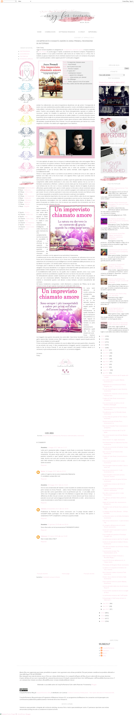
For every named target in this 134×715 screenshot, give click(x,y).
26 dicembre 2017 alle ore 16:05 (57, 509)
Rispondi (43, 465)
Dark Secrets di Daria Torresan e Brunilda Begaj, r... (113, 556)
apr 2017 (106, 373)
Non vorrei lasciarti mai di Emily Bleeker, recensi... (115, 436)
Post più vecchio (89, 573)
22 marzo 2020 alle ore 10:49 (57, 536)
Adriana (43, 509)
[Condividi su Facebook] (51, 433)
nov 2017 (106, 353)
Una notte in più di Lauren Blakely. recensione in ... (113, 381)
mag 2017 (106, 370)
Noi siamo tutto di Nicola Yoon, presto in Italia (115, 508)
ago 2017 (106, 361)
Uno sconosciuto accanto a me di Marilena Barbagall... (113, 404)
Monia (43, 471)
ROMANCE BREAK (26, 59)
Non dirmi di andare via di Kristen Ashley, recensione (116, 547)
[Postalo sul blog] (47, 433)
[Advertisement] (65, 416)
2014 (103, 618)
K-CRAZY (81, 32)
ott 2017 (106, 356)
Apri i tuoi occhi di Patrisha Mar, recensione (113, 452)
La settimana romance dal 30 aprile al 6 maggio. (115, 376)
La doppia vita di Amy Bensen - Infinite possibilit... (115, 512)
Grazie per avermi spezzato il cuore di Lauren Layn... (115, 530)
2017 (103, 348)
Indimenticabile (72, 435)
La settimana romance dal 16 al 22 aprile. (114, 485)
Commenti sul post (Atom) (51, 577)
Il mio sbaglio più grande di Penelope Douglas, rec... (114, 535)
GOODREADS (24, 54)
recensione (80, 435)
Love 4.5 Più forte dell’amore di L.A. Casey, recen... (114, 561)
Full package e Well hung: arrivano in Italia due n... (114, 599)
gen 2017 (106, 609)
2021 (103, 336)
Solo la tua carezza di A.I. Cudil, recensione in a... (113, 471)
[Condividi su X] (49, 433)
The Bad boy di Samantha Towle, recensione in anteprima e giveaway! (118, 220)
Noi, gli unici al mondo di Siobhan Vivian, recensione (115, 448)
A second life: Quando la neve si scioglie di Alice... (115, 591)
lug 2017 (106, 364)
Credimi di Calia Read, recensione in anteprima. (114, 399)
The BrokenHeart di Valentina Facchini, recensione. (115, 443)
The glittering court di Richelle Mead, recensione (114, 413)
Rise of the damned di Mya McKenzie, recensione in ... (115, 408)
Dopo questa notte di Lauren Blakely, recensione (115, 582)
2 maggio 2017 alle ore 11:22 (57, 447)
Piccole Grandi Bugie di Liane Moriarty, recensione (115, 390)
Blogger (94, 684)
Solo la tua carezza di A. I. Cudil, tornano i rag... (116, 521)
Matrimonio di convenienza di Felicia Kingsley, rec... (114, 385)
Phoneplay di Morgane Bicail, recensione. (116, 565)
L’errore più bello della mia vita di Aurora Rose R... (115, 587)
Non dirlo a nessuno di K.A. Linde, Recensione (113, 494)
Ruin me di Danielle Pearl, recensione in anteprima (115, 427)
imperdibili (92, 32)
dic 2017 (106, 350)
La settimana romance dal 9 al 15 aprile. (115, 539)
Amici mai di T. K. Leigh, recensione (114, 440)
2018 (103, 345)
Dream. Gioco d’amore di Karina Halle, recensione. (115, 578)
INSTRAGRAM (25, 51)
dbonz (105, 653)
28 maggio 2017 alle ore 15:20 (58, 485)
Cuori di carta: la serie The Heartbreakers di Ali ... (111, 552)
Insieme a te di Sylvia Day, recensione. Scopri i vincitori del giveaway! (118, 280)
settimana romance (67, 32)
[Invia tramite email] (46, 433)
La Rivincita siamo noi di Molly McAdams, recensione (116, 517)
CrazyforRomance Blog (43, 692)
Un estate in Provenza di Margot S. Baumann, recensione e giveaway (116, 266)
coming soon (50, 32)
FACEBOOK (24, 56)
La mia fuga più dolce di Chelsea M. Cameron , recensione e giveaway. (115, 309)
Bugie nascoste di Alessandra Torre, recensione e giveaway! (118, 323)
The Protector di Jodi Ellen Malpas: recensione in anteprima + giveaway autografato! (116, 236)
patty (104, 656)
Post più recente (42, 573)
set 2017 (106, 359)
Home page (65, 573)
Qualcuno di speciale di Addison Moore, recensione (115, 542)
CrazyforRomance (108, 648)
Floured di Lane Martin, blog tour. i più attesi (117, 294)
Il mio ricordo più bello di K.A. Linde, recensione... (114, 462)
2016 (103, 613)
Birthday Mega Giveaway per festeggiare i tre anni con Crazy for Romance (118, 204)
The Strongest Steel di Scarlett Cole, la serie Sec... (115, 466)
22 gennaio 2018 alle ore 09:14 (58, 524)
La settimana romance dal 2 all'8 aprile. (115, 595)
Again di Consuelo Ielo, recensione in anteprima (114, 503)
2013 (103, 621)
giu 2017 (106, 367)
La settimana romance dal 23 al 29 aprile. (114, 431)
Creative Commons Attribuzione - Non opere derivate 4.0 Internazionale (90, 692)
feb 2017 (106, 606)
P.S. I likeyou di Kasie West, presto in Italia (114, 498)
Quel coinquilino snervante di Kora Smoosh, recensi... (113, 475)
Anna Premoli (47, 435)
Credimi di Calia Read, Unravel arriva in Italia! (115, 457)
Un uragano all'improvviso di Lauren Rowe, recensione (114, 526)
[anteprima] (114, 144)
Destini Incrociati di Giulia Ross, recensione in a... (113, 422)
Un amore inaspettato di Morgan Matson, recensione (113, 489)
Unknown (44, 536)
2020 (103, 339)
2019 (103, 342)
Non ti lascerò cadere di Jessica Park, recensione (114, 573)
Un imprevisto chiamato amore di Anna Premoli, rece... (115, 394)
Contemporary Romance (59, 435)
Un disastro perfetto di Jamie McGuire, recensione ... (115, 480)
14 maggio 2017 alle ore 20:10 (56, 471)
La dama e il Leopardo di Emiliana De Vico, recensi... (114, 568)
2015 (103, 615)
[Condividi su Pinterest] (53, 433)
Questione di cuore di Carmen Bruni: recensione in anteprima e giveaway (118, 251)
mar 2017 (106, 603)
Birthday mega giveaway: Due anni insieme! (118, 189)
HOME (39, 32)
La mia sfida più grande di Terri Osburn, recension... (115, 417)
